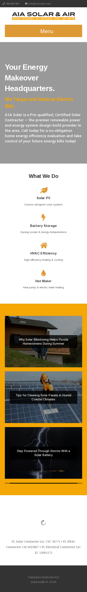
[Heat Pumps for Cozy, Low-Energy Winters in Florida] (43, 483)
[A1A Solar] (43, 16)
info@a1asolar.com (40, 3)
